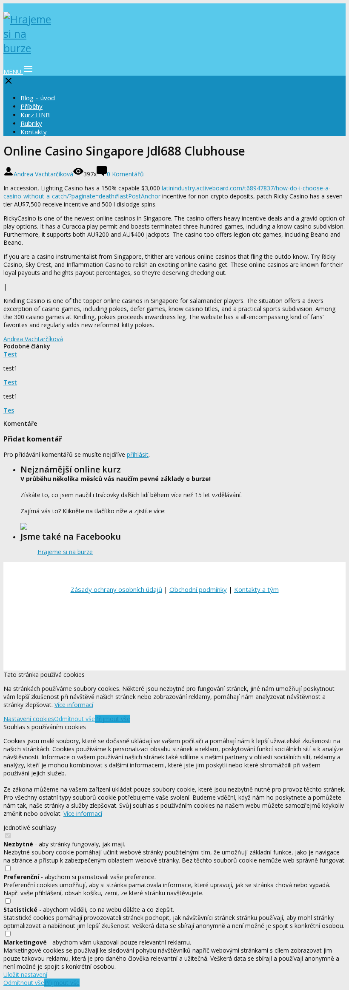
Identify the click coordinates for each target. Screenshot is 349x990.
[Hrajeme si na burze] (28, 48)
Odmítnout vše (74, 719)
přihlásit (138, 454)
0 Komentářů (125, 174)
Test (10, 354)
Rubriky (31, 123)
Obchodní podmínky (198, 589)
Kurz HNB (35, 114)
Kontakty (33, 131)
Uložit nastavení (25, 974)
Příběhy (31, 106)
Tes (8, 410)
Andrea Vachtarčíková (43, 174)
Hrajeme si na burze (65, 552)
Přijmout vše (112, 719)
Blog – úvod (37, 97)
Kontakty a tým (256, 589)
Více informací (73, 705)
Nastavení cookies (28, 719)
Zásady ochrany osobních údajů (116, 589)
